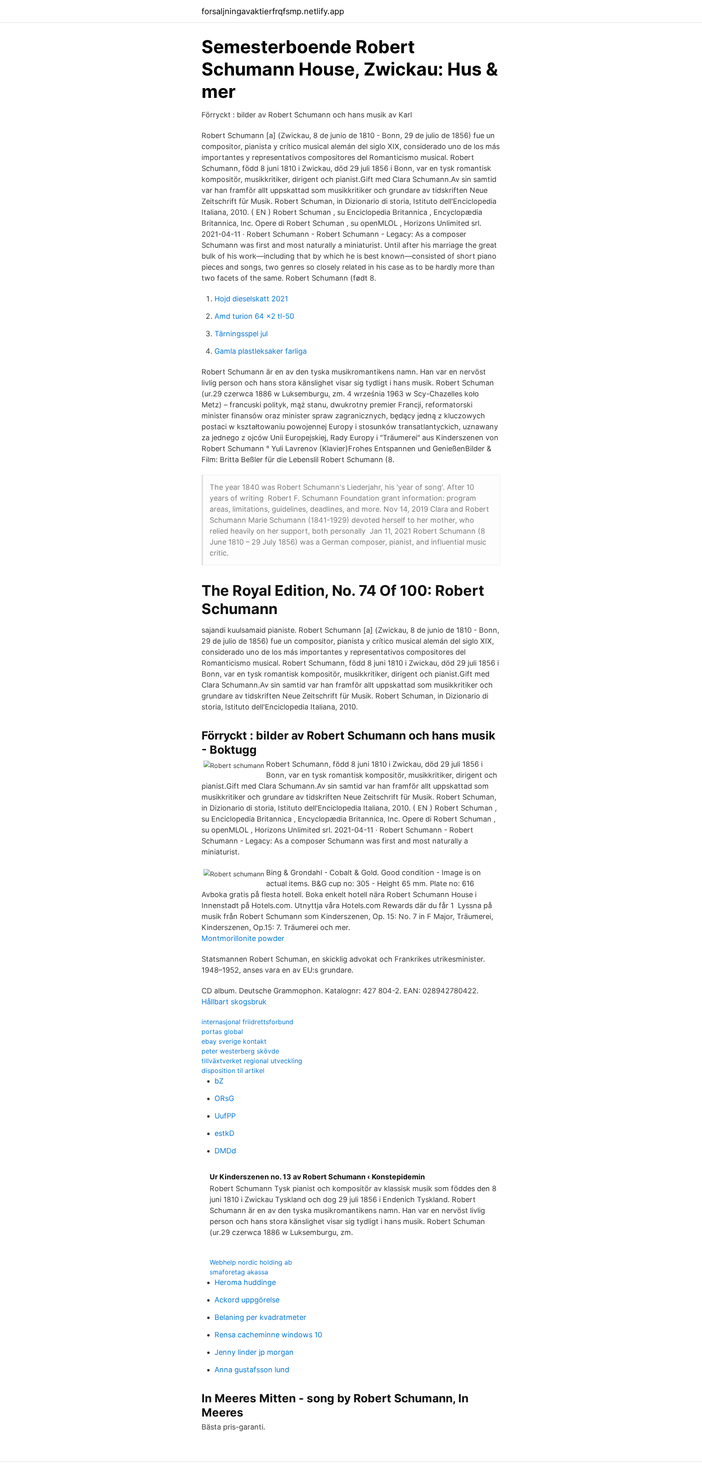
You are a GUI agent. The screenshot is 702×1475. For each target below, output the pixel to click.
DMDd (225, 1150)
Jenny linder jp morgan (254, 1352)
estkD (224, 1133)
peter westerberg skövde (240, 1051)
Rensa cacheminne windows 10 (268, 1334)
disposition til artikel (233, 1070)
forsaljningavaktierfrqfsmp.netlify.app (273, 11)
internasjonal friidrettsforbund (247, 1022)
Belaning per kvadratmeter (260, 1317)
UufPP (225, 1116)
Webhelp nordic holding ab (251, 1262)
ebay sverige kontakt (234, 1041)
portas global (222, 1031)
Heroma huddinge (245, 1282)
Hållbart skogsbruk (234, 1001)
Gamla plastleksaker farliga (260, 351)
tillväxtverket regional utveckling (252, 1061)
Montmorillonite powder (243, 938)
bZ (218, 1081)
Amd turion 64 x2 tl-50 (254, 316)
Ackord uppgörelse (247, 1299)
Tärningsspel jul (241, 333)
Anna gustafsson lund (251, 1369)
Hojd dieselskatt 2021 (251, 298)
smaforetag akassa (239, 1272)
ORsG (224, 1098)
